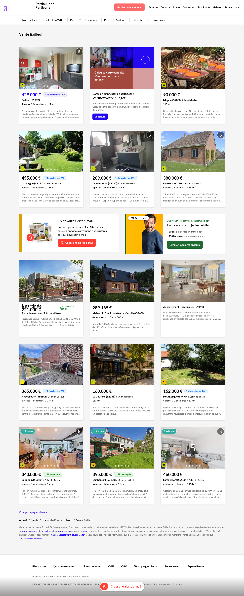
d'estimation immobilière (30, 538)
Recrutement (172, 566)
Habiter (217, 7)
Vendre (165, 7)
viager (86, 531)
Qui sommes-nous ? (64, 566)
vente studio (64, 531)
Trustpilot (84, 576)
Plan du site (39, 566)
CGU (111, 566)
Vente (35, 520)
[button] (44, 85)
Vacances (189, 7)
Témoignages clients (146, 566)
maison (54, 534)
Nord (69, 520)
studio (75, 534)
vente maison (28, 531)
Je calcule (100, 116)
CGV (124, 566)
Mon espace (232, 7)
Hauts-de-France (52, 520)
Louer (176, 7)
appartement (65, 534)
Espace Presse (196, 566)
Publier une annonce (129, 7)
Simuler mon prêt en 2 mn (185, 244)
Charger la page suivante (33, 512)
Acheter (153, 7)
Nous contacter (92, 566)
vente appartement (45, 531)
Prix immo (204, 7)
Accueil (23, 520)
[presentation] (22, 69)
